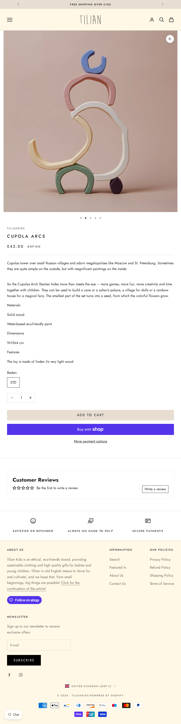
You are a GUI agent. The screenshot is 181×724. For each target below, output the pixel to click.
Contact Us (117, 583)
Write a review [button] (155, 489)
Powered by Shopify (107, 695)
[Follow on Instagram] (21, 675)
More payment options (90, 441)
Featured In (117, 567)
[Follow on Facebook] (9, 675)
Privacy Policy (160, 559)
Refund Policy (160, 567)
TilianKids (16, 228)
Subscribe (23, 660)
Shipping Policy (161, 575)
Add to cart (90, 415)
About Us (116, 575)
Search (114, 559)
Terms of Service (162, 583)
